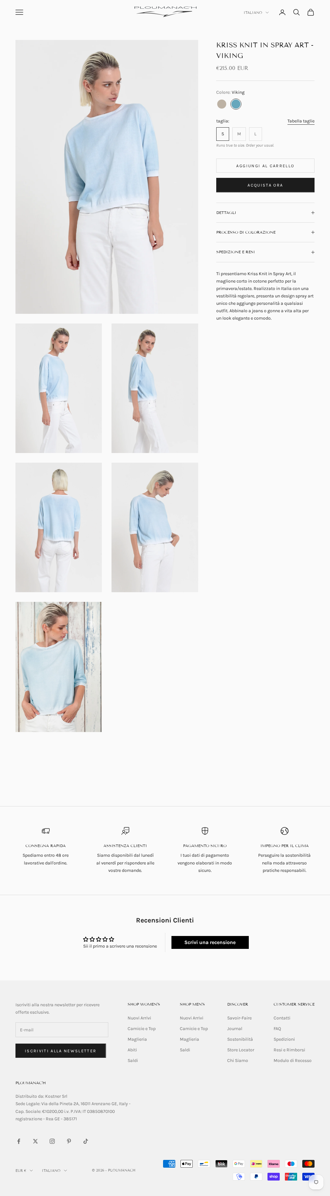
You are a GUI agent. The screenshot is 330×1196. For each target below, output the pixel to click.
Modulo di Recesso (293, 1060)
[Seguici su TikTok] (85, 1141)
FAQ (277, 1028)
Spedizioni (284, 1039)
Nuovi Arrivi (139, 1018)
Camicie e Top (142, 1028)
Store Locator (240, 1050)
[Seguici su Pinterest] (69, 1141)
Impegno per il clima (284, 845)
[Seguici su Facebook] (18, 1141)
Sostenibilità (240, 1039)
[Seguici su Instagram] (52, 1141)
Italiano (253, 12)
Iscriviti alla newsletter (61, 1050)
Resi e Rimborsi (289, 1050)
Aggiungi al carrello (265, 165)
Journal (234, 1028)
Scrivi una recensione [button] (210, 942)
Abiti (132, 1050)
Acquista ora (265, 185)
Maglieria (137, 1039)
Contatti (282, 1018)
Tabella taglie (301, 121)
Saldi (133, 1060)
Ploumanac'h (30, 1082)
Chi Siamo (237, 1060)
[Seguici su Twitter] (35, 1141)
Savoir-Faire (239, 1018)
